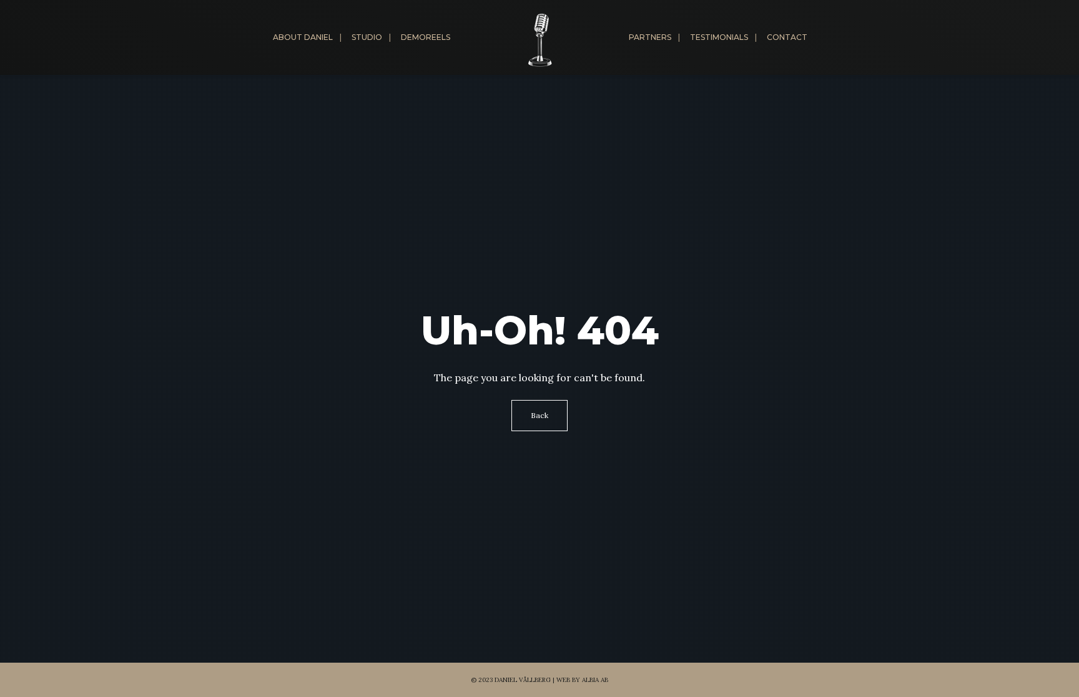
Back (539, 415)
